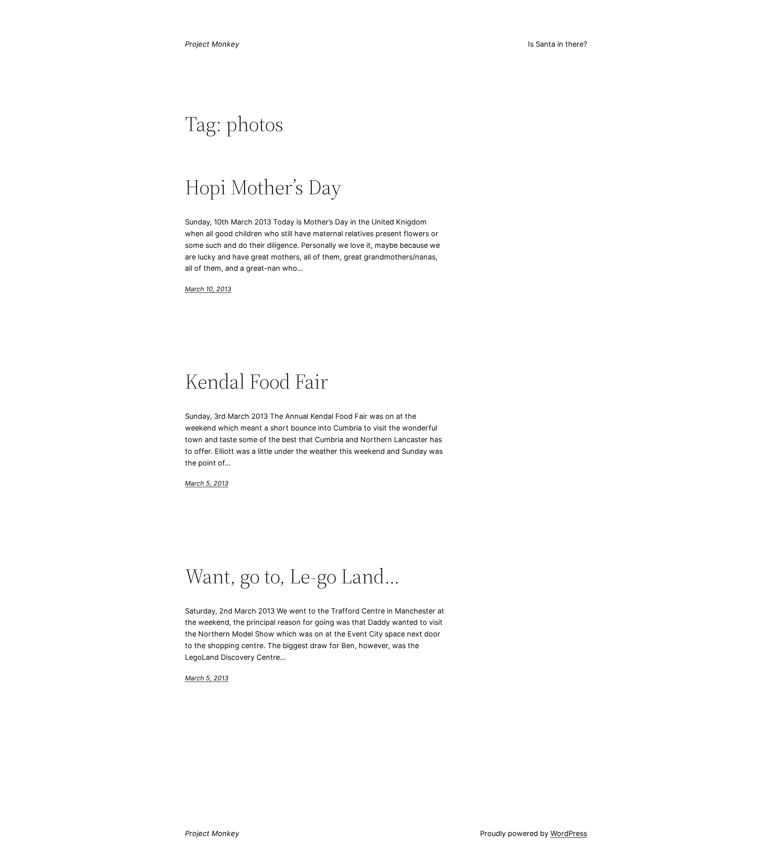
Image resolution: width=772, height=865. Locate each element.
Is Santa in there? (557, 44)
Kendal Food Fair (256, 381)
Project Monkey (212, 44)
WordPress (568, 833)
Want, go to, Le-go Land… (292, 576)
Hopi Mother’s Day (263, 187)
